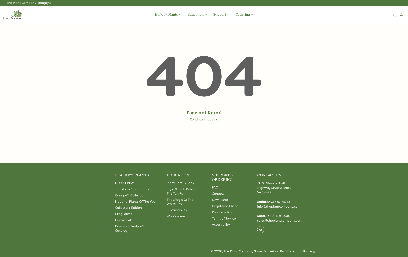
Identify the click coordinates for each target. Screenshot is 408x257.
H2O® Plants (124, 183)
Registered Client (225, 206)
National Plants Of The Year (136, 201)
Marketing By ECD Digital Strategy (290, 251)
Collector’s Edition (128, 207)
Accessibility (221, 224)
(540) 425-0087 (278, 216)
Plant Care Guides (180, 183)
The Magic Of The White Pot (180, 202)
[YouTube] (260, 229)
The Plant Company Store (242, 251)
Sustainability (177, 210)
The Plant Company (21, 3)
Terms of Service (224, 218)
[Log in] (401, 15)
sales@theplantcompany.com (279, 220)
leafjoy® (44, 3)
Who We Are (176, 216)
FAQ (215, 187)
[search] (394, 15)
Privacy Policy (222, 212)
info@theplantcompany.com (278, 206)
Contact (218, 193)
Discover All (123, 220)
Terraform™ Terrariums (132, 189)
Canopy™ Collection (130, 195)
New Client (220, 200)
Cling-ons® (123, 214)
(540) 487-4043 (278, 202)
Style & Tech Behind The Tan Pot (182, 191)
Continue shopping (204, 119)
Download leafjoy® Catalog (129, 228)
